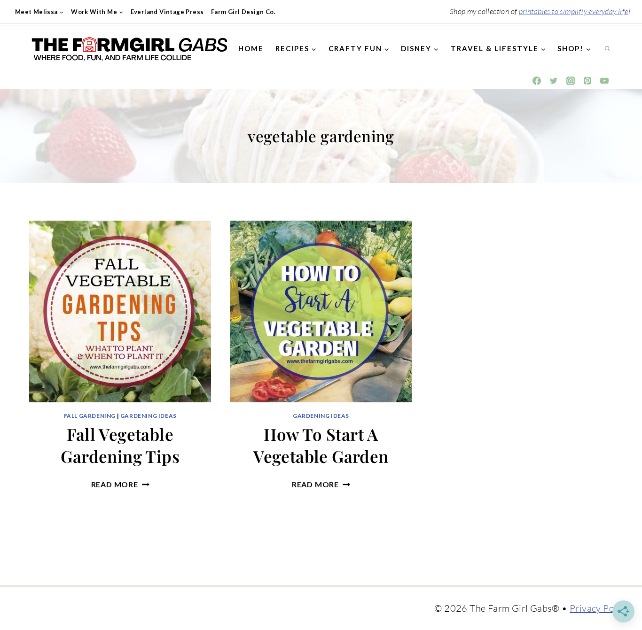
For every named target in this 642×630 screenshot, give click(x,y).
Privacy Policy (599, 608)
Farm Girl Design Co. (243, 11)
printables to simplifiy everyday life (573, 11)
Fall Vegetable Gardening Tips (120, 445)
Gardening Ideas (148, 415)
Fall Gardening (90, 415)
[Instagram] (570, 80)
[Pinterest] (587, 80)
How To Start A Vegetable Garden (320, 445)
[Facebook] (536, 80)
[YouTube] (604, 80)
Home (251, 48)
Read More (120, 484)
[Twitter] (553, 80)
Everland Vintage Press (167, 11)
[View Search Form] (607, 48)
